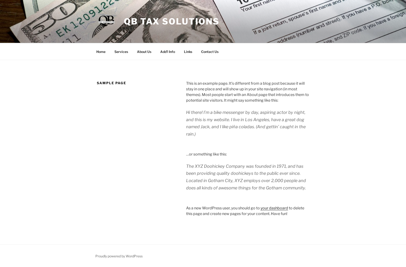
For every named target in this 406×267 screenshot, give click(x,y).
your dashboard (274, 208)
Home (100, 52)
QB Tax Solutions (171, 21)
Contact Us (210, 52)
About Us (144, 52)
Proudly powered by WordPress (119, 256)
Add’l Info (167, 52)
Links (188, 52)
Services (121, 52)
